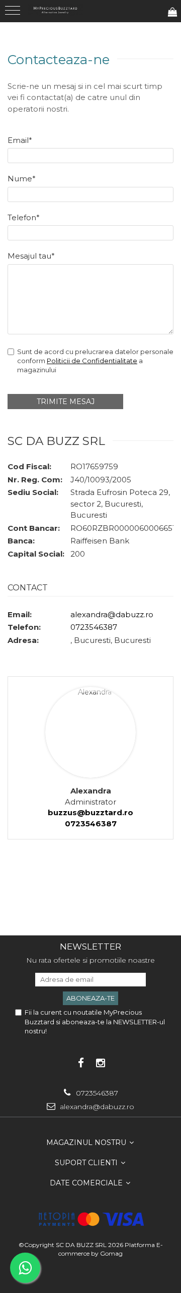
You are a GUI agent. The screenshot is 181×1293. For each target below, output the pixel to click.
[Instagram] (100, 1063)
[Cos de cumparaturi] (172, 12)
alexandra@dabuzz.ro (111, 614)
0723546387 (93, 627)
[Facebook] (80, 1063)
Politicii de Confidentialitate (92, 361)
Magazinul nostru (87, 1142)
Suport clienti (87, 1162)
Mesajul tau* (31, 256)
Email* (20, 140)
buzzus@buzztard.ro (90, 812)
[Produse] (14, 13)
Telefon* (24, 217)
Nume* (22, 178)
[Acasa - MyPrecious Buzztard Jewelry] (55, 9)
